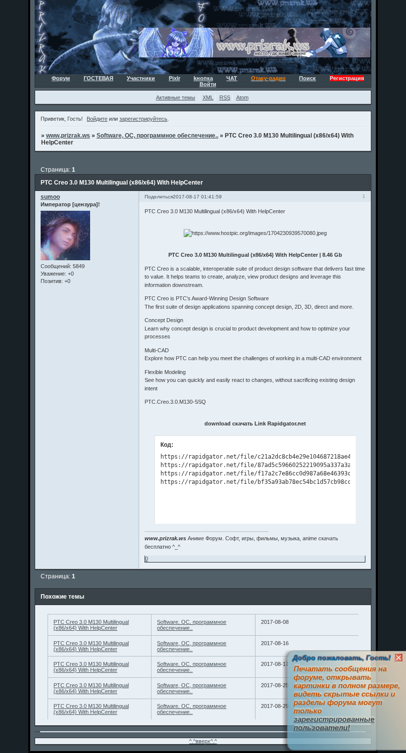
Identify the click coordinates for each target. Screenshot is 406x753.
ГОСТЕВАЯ (98, 78)
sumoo (50, 196)
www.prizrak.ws (68, 135)
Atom (242, 97)
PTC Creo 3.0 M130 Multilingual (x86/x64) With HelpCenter (91, 625)
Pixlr (174, 78)
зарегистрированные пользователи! (334, 723)
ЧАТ (231, 78)
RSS (224, 97)
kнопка (203, 78)
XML (208, 97)
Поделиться (159, 196)
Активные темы (175, 97)
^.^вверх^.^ (203, 741)
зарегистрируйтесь (143, 119)
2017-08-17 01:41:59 (197, 196)
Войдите (97, 119)
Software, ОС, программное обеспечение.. (157, 135)
